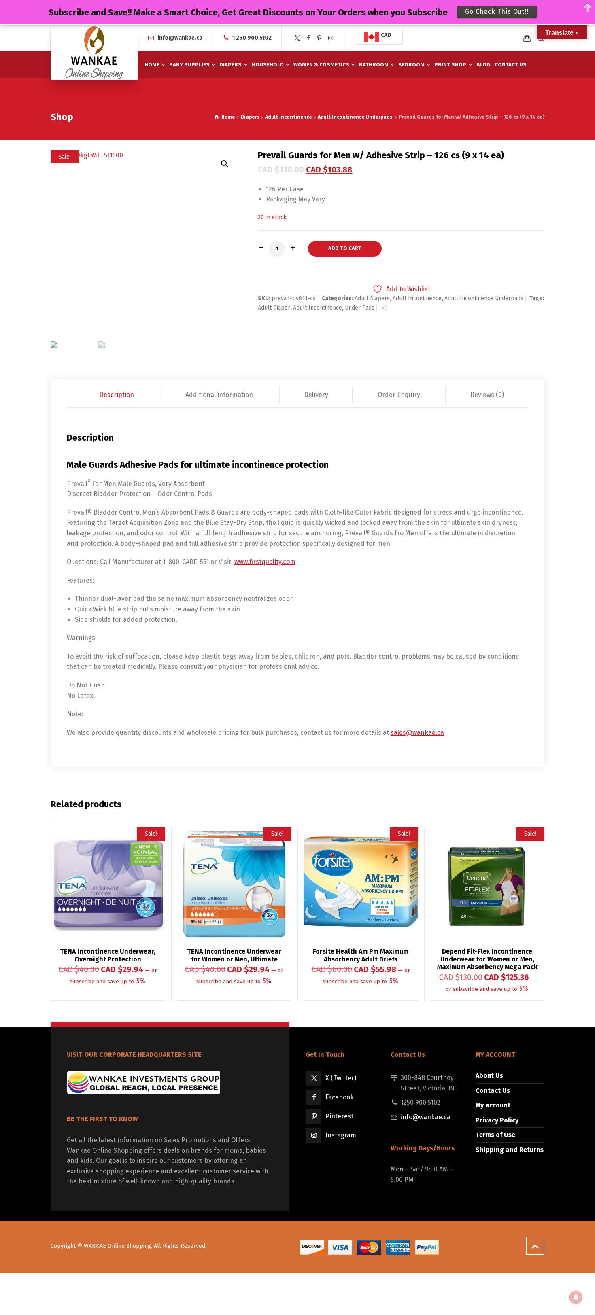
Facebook (339, 1097)
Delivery (316, 395)
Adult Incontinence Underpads (355, 117)
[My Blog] (94, 52)
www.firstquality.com (264, 562)
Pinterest (339, 1116)
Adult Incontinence (288, 117)
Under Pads (359, 307)
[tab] (117, 394)
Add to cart (344, 248)
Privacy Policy (497, 1120)
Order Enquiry (399, 395)
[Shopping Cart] (527, 38)
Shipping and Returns (510, 1150)
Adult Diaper (274, 307)
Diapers (250, 117)
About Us (489, 1076)
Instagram (340, 1135)
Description (116, 395)
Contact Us (493, 1090)
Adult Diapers (372, 298)
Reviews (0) (487, 395)
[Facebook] (308, 38)
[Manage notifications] (576, 1297)
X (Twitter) (340, 1078)
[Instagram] (331, 38)
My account (493, 1105)
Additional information (219, 395)
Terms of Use (495, 1135)
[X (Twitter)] (297, 38)
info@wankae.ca (179, 37)
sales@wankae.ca (417, 732)
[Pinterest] (319, 38)
